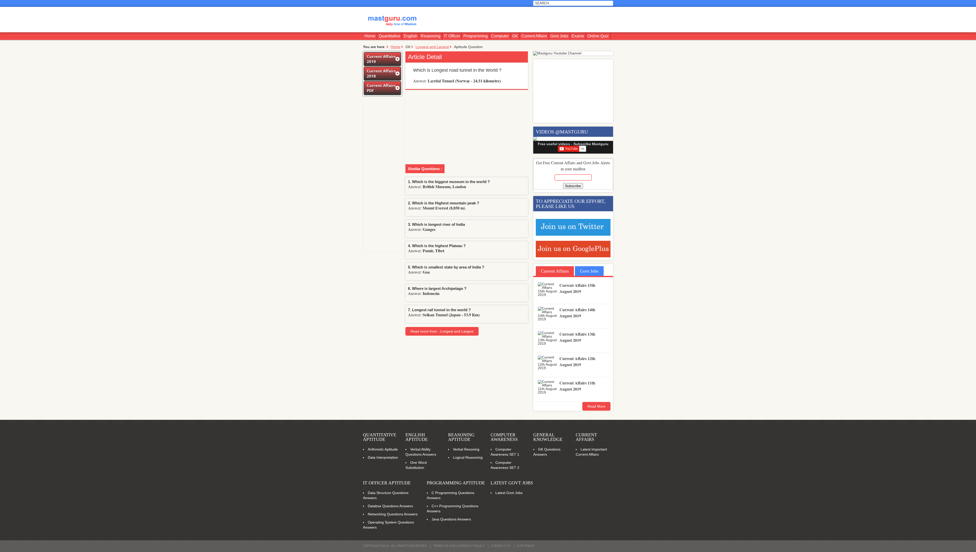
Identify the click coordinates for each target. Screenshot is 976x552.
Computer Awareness (504, 437)
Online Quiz (598, 36)
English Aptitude (416, 437)
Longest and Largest (432, 47)
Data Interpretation (383, 457)
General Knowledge (547, 437)
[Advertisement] (520, 19)
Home (369, 36)
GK (515, 36)
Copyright (526, 546)
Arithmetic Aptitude (383, 449)
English (410, 36)
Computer (500, 36)
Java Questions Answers (451, 519)
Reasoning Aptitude (461, 437)
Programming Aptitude (456, 482)
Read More (596, 406)
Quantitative (389, 36)
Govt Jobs (559, 36)
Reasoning (430, 36)
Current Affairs (534, 36)
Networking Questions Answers (393, 514)
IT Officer (452, 36)
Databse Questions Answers (390, 506)
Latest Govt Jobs (512, 482)
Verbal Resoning (466, 449)
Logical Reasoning (468, 457)
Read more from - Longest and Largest (442, 331)
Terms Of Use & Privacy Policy (458, 546)
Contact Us (500, 546)
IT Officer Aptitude (387, 482)
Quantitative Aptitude (379, 437)
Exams (578, 36)
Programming (475, 36)
